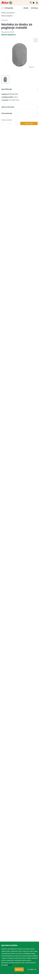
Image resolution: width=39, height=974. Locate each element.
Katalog (34, 8)
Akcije (25, 8)
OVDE (10, 965)
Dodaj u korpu (29, 123)
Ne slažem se (32, 969)
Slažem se (19, 969)
